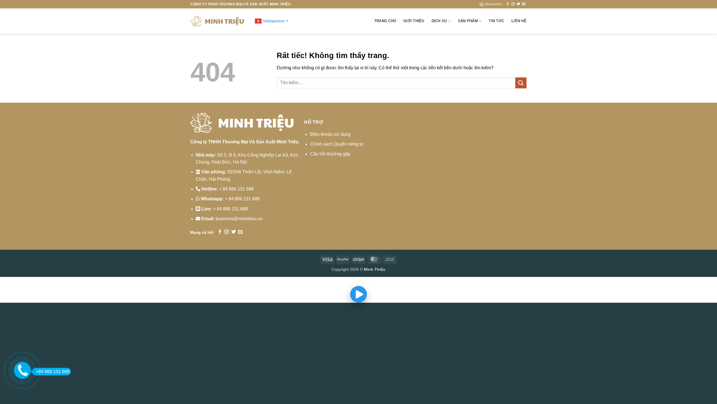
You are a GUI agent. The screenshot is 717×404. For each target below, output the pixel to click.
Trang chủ (385, 21)
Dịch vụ (439, 21)
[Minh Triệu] (218, 21)
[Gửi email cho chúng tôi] (523, 4)
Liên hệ (519, 21)
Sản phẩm (468, 21)
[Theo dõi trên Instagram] (513, 4)
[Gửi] (521, 82)
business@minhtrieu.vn (239, 218)
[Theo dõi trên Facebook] (507, 4)
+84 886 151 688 (52, 371)
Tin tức (496, 21)
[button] (491, 4)
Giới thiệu (413, 21)
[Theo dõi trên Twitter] (518, 4)
